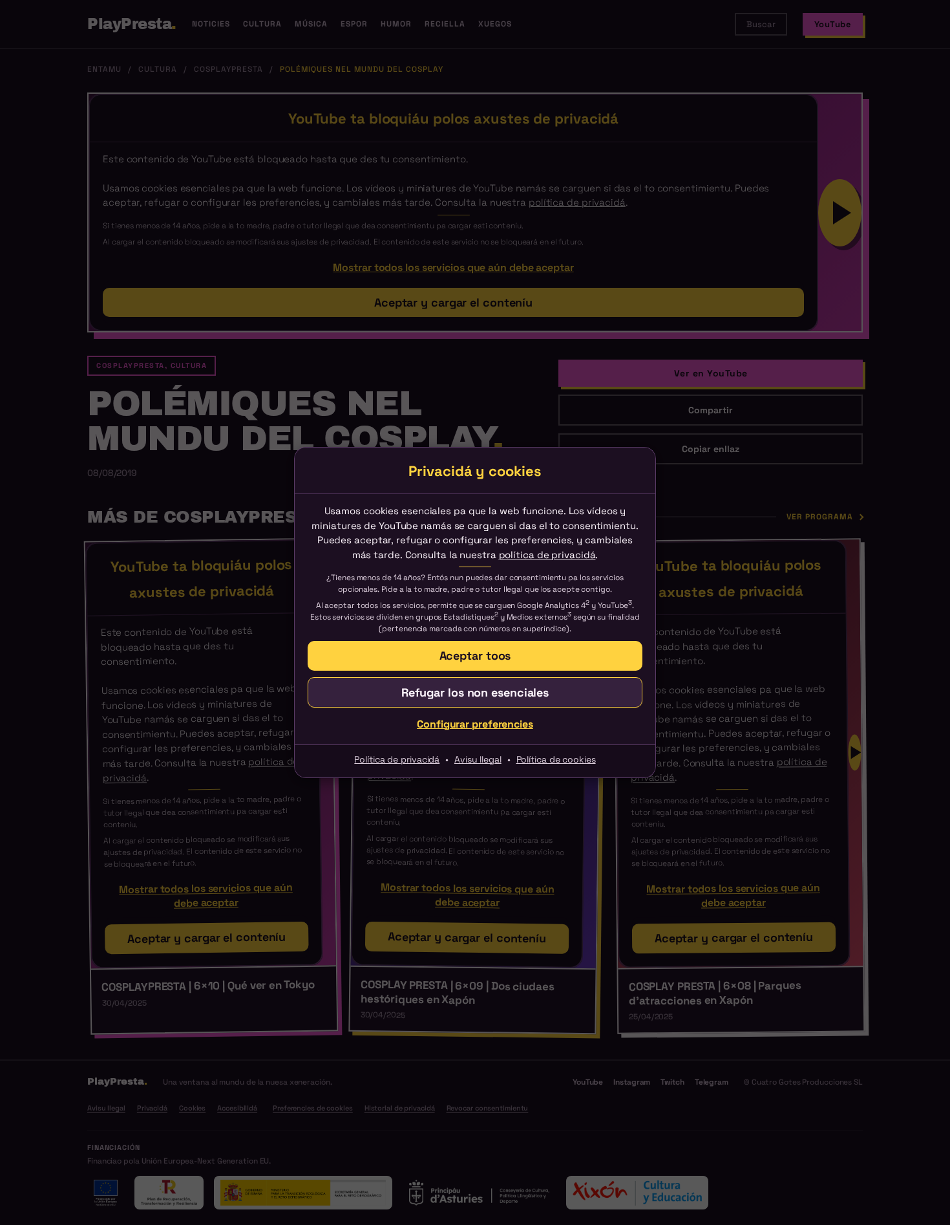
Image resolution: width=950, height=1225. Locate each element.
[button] (475, 692)
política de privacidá (547, 554)
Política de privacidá (396, 759)
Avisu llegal (477, 759)
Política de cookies (556, 759)
